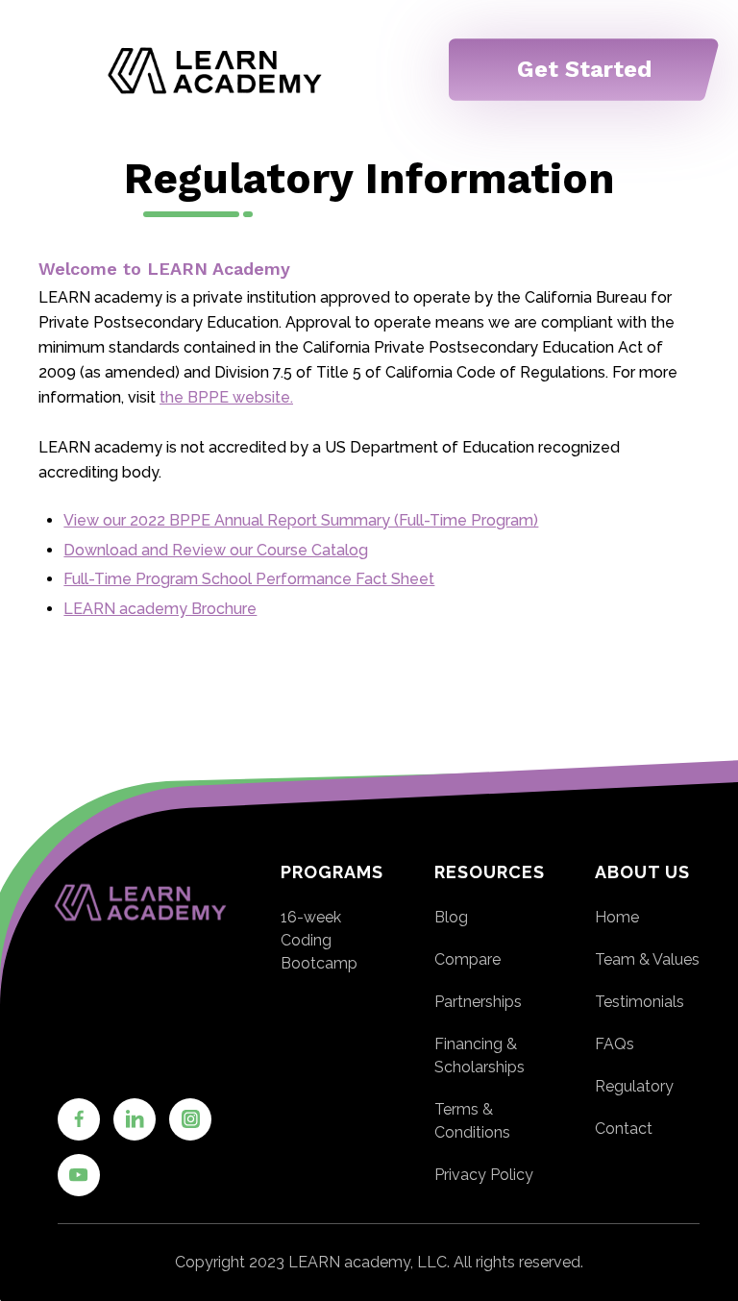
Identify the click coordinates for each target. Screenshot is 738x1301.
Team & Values (647, 959)
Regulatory (634, 1086)
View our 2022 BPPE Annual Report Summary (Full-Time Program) (300, 520)
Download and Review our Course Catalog (215, 550)
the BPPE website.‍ (226, 397)
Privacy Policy (483, 1175)
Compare (467, 959)
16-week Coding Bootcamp (319, 940)
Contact (623, 1128)
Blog (451, 917)
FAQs (614, 1044)
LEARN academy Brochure (160, 609)
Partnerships (478, 1002)
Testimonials (639, 1002)
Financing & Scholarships (479, 1055)
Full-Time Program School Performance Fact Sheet (248, 579)
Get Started (584, 69)
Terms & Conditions (472, 1120)
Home (617, 917)
